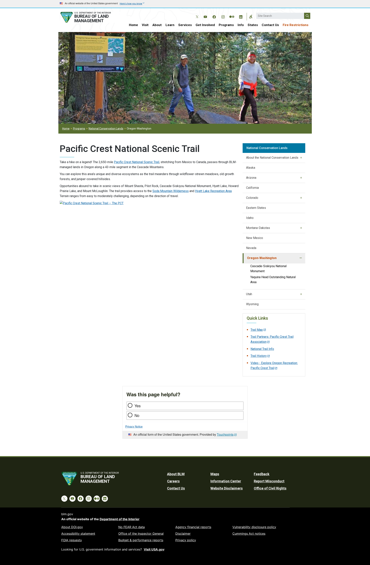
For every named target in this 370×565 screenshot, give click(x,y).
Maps (214, 474)
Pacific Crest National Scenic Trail (136, 162)
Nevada (251, 248)
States (253, 25)
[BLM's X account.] (196, 14)
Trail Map (257, 330)
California (252, 188)
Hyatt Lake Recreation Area (213, 191)
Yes (138, 405)
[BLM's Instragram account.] (223, 16)
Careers (173, 481)
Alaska (250, 167)
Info (241, 25)
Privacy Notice (134, 426)
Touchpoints (225, 434)
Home (133, 25)
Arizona (251, 178)
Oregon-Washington (262, 258)
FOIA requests (71, 540)
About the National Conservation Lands (272, 157)
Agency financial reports (193, 527)
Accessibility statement (78, 533)
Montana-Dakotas (258, 228)
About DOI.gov (72, 527)
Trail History (259, 356)
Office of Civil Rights (270, 488)
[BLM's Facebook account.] (214, 16)
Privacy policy (185, 540)
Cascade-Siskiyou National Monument (268, 268)
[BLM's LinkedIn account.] (241, 16)
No (137, 415)
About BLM (176, 474)
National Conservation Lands (106, 128)
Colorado (252, 198)
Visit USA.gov (154, 549)
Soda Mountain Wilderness (170, 191)
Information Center (225, 481)
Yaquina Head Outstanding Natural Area (273, 279)
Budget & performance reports (140, 540)
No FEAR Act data (131, 527)
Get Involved (205, 25)
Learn (170, 25)
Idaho (250, 218)
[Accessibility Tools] (251, 16)
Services (185, 25)
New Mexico (254, 238)
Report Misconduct (269, 481)
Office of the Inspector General (141, 533)
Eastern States (256, 208)
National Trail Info (262, 349)
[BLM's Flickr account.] (232, 14)
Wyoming (252, 304)
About (157, 25)
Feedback (261, 474)
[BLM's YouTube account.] (205, 16)
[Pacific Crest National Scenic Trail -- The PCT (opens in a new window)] (92, 203)
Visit (145, 25)
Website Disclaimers (226, 488)
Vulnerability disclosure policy (254, 527)
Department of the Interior (120, 519)
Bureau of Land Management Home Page (90, 17)
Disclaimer (183, 533)
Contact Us (270, 25)
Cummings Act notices (248, 533)
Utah (249, 294)
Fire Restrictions (295, 25)
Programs (226, 25)
